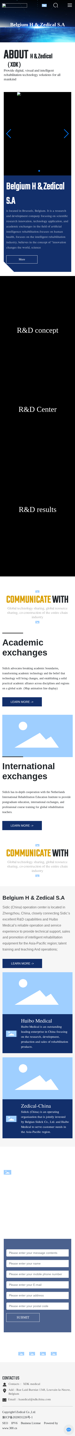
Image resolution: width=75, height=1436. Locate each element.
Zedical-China (36, 1106)
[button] (32, 171)
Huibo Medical (36, 1021)
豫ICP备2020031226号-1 (17, 1417)
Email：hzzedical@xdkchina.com (29, 1399)
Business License (31, 1423)
